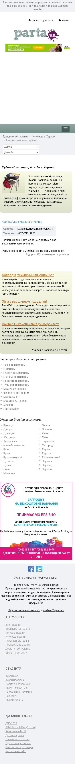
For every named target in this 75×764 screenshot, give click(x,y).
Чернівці (47, 465)
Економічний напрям (15, 376)
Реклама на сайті (15, 751)
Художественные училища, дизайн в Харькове (36, 610)
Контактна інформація (19, 747)
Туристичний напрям (16, 384)
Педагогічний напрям (16, 380)
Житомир (9, 437)
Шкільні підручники (16, 687)
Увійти (65, 20)
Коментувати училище (56, 254)
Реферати (11, 695)
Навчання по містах (17, 739)
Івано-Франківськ (14, 445)
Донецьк (8, 433)
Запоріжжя (10, 441)
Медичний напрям (14, 388)
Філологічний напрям (16, 392)
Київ (6, 449)
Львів (6, 469)
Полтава (47, 429)
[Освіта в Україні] (36, 34)
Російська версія (48, 577)
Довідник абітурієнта (16, 136)
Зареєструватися (42, 20)
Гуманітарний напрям (16, 372)
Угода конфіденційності (44, 584)
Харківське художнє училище (22, 221)
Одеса (46, 425)
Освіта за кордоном (17, 684)
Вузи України (13, 624)
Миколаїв (9, 473)
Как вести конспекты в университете (30, 324)
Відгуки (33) (33, 254)
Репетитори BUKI (15, 731)
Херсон (46, 453)
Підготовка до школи (18, 743)
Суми (45, 437)
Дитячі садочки (14, 735)
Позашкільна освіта (17, 644)
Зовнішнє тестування (18, 628)
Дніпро (7, 429)
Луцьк (7, 465)
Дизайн (8, 404)
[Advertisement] (37, 86)
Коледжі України (15, 632)
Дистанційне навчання (19, 691)
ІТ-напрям (9, 368)
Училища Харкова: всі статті (49, 350)
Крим (6, 453)
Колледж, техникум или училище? (28, 275)
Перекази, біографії (17, 640)
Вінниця (8, 425)
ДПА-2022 (11, 723)
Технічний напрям (14, 364)
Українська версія (25, 577)
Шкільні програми (16, 652)
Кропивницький (13, 457)
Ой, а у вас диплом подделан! (24, 301)
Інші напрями (11, 408)
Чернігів (47, 469)
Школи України (14, 699)
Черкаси (47, 461)
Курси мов (11, 676)
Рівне (45, 433)
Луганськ (9, 461)
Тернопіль (48, 441)
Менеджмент (11, 396)
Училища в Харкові (43, 136)
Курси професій (15, 680)
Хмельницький (51, 457)
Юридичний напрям (15, 400)
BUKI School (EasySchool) (20, 727)
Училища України (15, 636)
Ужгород (47, 445)
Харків (46, 449)
